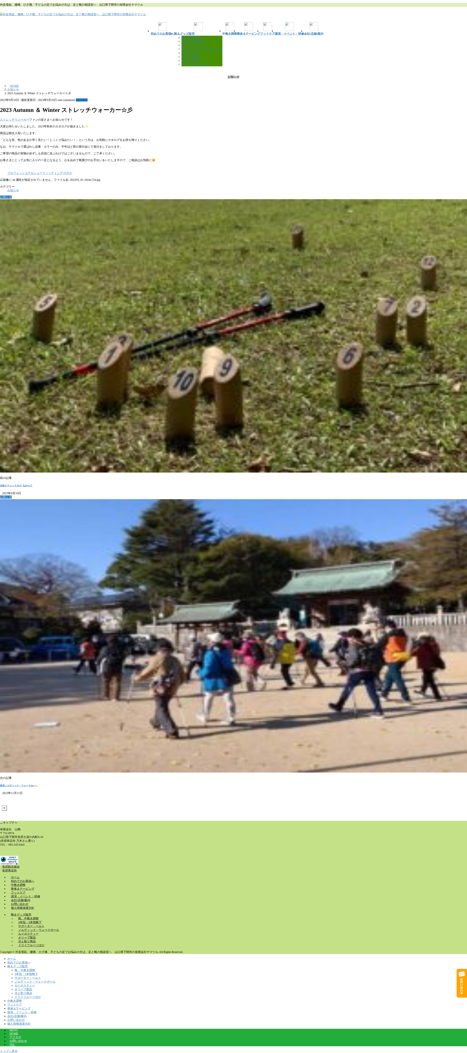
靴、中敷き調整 (192, 37)
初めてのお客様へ (19, 962)
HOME (13, 1033)
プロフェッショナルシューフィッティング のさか (39, 173)
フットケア (14, 1004)
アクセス (15, 1037)
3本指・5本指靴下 (193, 41)
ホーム (11, 958)
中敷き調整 (14, 1000)
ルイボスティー (192, 52)
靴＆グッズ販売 (17, 966)
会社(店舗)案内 (17, 1016)
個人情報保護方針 (19, 1023)
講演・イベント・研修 (21, 1012)
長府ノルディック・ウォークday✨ (19, 785)
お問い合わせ (16, 1019)
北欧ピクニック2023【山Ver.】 (16, 485)
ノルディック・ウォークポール (202, 48)
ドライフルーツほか (195, 64)
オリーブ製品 (190, 56)
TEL (12, 1044)
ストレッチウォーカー (14, 119)
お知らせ (82, 100)
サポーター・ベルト (195, 45)
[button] (233, 867)
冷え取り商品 (190, 60)
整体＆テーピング (19, 1008)
